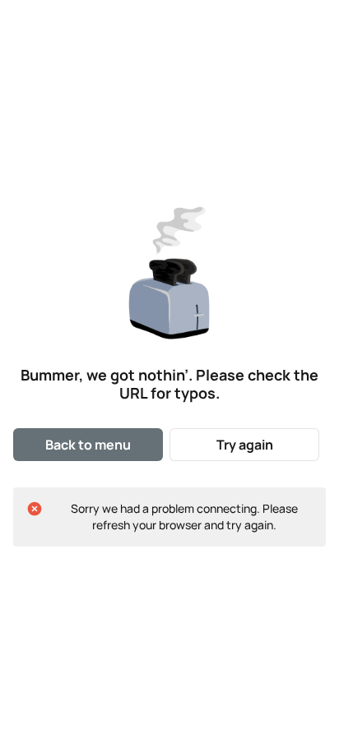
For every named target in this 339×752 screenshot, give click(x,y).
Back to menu (88, 445)
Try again (244, 445)
